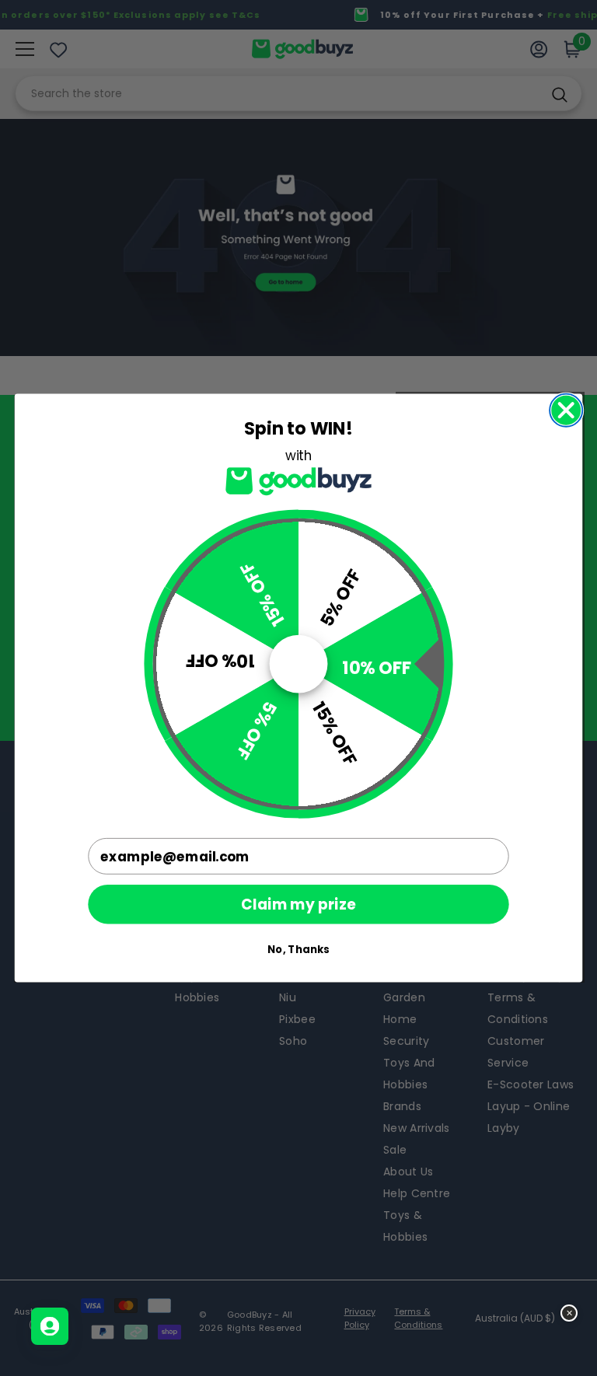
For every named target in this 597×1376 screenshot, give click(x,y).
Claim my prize (298, 904)
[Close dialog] (566, 410)
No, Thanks (298, 949)
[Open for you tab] (49, 1326)
